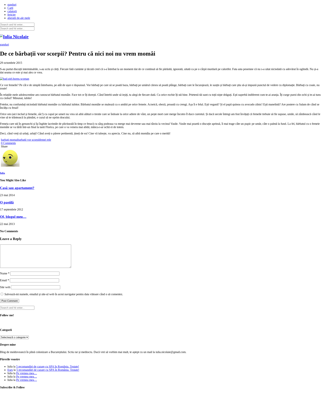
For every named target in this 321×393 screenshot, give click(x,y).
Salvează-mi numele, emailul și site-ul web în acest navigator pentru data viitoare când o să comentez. (63, 294)
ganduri (11, 4)
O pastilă (7, 202)
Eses (10, 369)
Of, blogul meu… (13, 217)
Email (4, 280)
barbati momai (9, 139)
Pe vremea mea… (26, 373)
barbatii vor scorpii (29, 139)
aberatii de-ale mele (18, 18)
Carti (10, 7)
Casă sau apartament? (17, 188)
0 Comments (8, 143)
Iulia (2, 173)
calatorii (12, 11)
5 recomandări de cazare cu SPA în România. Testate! (47, 366)
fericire (11, 14)
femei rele (45, 139)
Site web (5, 287)
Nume (4, 273)
